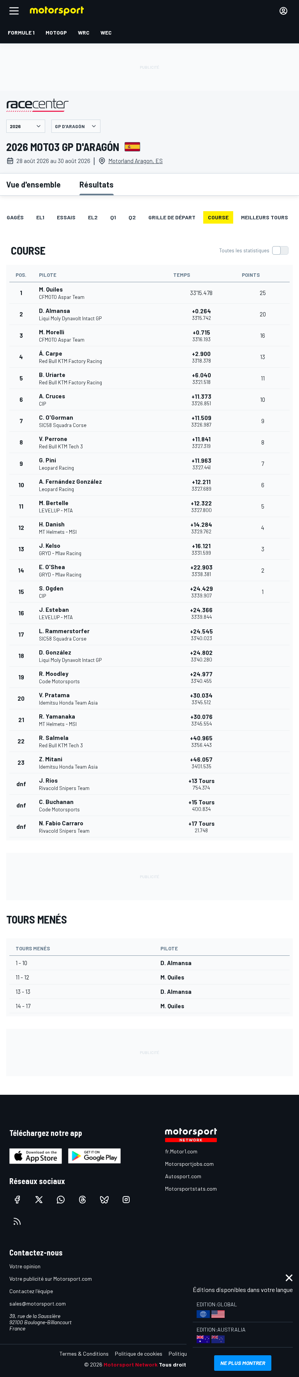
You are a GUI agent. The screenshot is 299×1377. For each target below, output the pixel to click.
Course (218, 217)
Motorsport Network (131, 1364)
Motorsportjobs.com (189, 1163)
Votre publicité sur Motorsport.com (50, 1278)
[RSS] (17, 1221)
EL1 (40, 217)
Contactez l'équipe (31, 1291)
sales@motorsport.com (37, 1303)
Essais (66, 217)
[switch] (253, 250)
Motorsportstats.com (191, 1188)
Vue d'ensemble (33, 184)
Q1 (113, 217)
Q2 (132, 217)
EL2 (93, 217)
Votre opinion (24, 1266)
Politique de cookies (138, 1353)
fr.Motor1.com (181, 1151)
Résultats (96, 184)
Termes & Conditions (84, 1353)
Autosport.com (183, 1176)
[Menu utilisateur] (283, 11)
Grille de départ (171, 217)
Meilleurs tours (264, 217)
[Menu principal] (14, 11)
